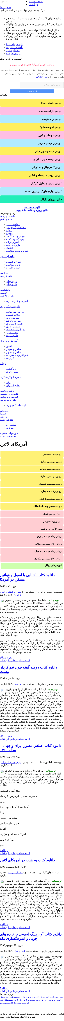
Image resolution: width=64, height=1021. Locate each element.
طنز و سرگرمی (8, 399)
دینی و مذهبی (7, 391)
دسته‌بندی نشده (8, 436)
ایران (8, 382)
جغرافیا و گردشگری (10, 377)
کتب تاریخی (6, 276)
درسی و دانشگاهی (15, 236)
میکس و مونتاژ (13, 349)
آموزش (51, 103)
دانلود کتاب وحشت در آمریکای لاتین (27, 860)
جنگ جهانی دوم (19, 997)
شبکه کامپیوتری (14, 323)
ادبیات (3, 363)
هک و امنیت (12, 335)
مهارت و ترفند (13, 320)
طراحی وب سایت (15, 312)
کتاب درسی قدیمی (6, 1003)
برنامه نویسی (13, 315)
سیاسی (4, 273)
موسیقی (4, 410)
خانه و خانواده (13, 267)
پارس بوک (17, 1003)
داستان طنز (9, 997)
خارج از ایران (13, 385)
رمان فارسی (18, 1000)
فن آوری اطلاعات (15, 329)
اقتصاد (9, 248)
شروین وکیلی (8, 1000)
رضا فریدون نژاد (50, 1000)
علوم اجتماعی (7, 256)
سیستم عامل (13, 326)
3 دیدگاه (4, 924)
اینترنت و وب (13, 317)
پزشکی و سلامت (15, 239)
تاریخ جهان (11, 281)
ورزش (3, 416)
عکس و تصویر (13, 352)
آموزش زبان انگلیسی (41, 997)
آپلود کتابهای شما (14, 44)
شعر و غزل (12, 371)
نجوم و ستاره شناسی (17, 251)
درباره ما (33, 4)
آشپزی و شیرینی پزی (17, 301)
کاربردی (10, 358)
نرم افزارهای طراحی (17, 355)
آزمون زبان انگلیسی (56, 997)
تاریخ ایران (11, 284)
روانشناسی (5, 289)
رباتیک (9, 230)
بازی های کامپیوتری (16, 405)
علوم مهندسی (13, 245)
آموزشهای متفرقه (9, 433)
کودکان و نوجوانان (9, 397)
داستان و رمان (7, 216)
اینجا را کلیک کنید (42, 77)
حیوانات (10, 427)
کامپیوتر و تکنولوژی (10, 306)
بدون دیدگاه (6, 657)
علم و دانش (6, 219)
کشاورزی (11, 425)
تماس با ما (5, 7)
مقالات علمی (13, 224)
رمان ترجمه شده (38, 1000)
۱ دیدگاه (4, 850)
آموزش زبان (12, 242)
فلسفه (3, 292)
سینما (3, 413)
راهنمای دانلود (13, 50)
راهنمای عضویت (14, 47)
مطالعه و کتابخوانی (16, 227)
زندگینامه (11, 369)
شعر (1, 1000)
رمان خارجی (27, 1000)
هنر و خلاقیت (7, 295)
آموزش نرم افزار (9, 341)
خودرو (9, 233)
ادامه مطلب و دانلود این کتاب (15, 660)
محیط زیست (6, 419)
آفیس (9, 346)
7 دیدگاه (4, 988)
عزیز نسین (25, 1003)
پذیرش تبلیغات (13, 53)
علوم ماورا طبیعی (9, 394)
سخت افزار (12, 332)
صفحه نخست (36, 1)
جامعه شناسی (13, 264)
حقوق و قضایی (13, 261)
